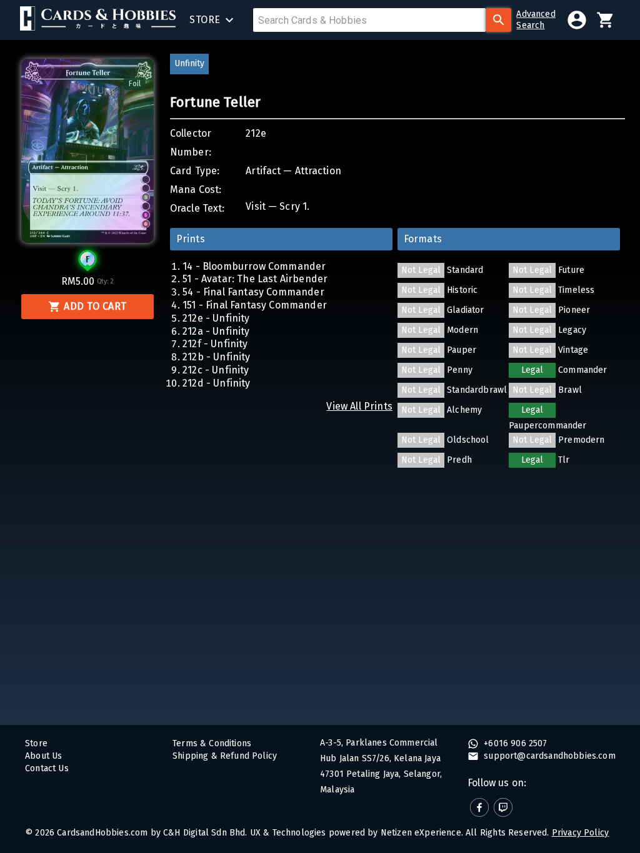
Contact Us (47, 768)
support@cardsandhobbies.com (548, 756)
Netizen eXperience (421, 832)
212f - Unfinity (215, 344)
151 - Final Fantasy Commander (254, 305)
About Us (43, 756)
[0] (605, 20)
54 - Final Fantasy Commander (253, 292)
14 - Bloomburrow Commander (254, 266)
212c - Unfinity (215, 370)
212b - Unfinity (216, 357)
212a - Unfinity (216, 331)
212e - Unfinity (216, 318)
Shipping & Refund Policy (224, 756)
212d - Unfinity (216, 383)
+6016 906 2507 (514, 743)
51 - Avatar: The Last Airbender (255, 279)
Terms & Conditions (211, 743)
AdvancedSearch (535, 20)
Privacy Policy (580, 832)
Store (36, 743)
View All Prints (359, 406)
